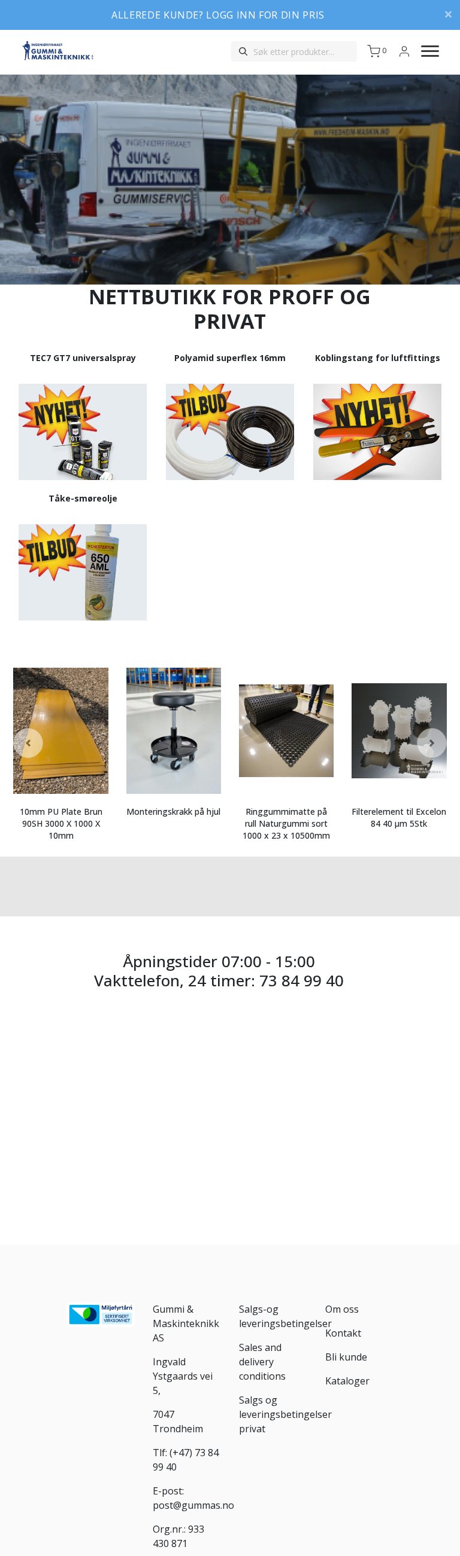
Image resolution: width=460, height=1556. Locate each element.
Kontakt (343, 1333)
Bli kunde (346, 1357)
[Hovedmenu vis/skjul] (425, 51)
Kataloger (347, 1380)
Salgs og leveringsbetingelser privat (285, 1414)
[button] (34, 165)
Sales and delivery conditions (262, 1362)
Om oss (342, 1309)
